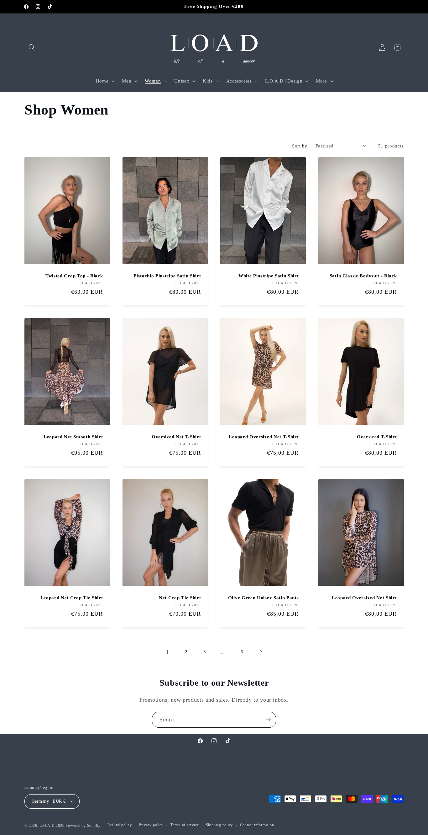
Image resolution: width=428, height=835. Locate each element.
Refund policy (119, 825)
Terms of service (184, 825)
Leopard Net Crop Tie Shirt (71, 597)
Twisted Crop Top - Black (74, 275)
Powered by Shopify (83, 825)
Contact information (257, 825)
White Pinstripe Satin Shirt (268, 275)
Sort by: (300, 145)
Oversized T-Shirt (377, 436)
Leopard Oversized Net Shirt (364, 597)
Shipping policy (219, 825)
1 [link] (167, 652)
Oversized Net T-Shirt (176, 436)
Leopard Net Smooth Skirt (73, 436)
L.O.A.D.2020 (51, 825)
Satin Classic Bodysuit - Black (363, 275)
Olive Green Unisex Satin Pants (263, 597)
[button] (31, 47)
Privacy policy (151, 825)
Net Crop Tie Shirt (180, 597)
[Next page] (260, 652)
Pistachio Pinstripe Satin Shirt (167, 275)
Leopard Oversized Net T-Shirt (264, 436)
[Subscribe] (268, 720)
